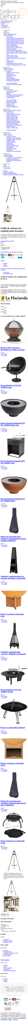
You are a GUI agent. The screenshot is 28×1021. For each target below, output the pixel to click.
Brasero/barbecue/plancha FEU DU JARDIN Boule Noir (13, 424)
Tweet (5, 264)
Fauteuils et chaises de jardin (13, 122)
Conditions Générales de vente (11, 953)
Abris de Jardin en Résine (13, 46)
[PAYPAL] (18, 1000)
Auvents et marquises (12, 102)
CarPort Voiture (10, 60)
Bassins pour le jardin (12, 101)
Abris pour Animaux (11, 48)
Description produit (8, 273)
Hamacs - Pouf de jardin (12, 127)
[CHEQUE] (16, 1005)
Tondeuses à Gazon (11, 136)
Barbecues (9, 71)
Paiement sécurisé (8, 954)
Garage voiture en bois (12, 55)
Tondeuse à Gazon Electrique (13, 139)
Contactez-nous (5, 22)
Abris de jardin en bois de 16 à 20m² (15, 42)
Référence (3, 300)
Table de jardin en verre (12, 118)
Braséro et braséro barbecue (13, 79)
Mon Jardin (20, 988)
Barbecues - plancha (11, 988)
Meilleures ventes (8, 942)
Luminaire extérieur (11, 130)
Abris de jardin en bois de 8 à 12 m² (15, 39)
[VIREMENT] (8, 1010)
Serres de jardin (10, 92)
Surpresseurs (10, 149)
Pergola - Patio (10, 104)
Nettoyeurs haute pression (13, 145)
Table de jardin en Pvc (12, 115)
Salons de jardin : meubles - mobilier (14, 989)
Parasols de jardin (11, 126)
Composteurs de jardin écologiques (15, 94)
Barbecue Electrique (11, 75)
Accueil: (7, 987)
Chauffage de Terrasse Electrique (14, 157)
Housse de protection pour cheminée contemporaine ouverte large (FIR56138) (13, 803)
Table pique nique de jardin (13, 121)
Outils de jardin (10, 991)
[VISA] (10, 1000)
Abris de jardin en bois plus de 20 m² (15, 43)
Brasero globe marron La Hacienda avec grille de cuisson (13, 349)
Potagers (9, 93)
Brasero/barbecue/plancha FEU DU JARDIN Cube (13, 462)
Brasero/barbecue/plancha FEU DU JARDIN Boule (13, 500)
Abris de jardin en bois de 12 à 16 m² (15, 41)
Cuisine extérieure (11, 78)
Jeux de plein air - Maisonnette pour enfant (17, 51)
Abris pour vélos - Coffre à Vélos (14, 47)
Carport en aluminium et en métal (14, 63)
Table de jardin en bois (12, 119)
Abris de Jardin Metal (12, 44)
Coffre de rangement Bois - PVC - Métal (16, 64)
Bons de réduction (8, 967)
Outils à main (10, 143)
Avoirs (5, 966)
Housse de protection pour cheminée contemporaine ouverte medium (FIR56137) (13, 539)
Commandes (6, 969)
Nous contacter (7, 955)
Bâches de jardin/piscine (12, 106)
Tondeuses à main (11, 140)
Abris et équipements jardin (17, 987)
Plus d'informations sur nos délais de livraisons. (12, 252)
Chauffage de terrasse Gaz (13, 159)
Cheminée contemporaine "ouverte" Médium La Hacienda (13, 653)
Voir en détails (4, 354)
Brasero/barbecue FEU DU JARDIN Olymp (11, 691)
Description (6, 272)
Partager (5, 263)
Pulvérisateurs (10, 147)
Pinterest (6, 266)
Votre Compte (5, 960)
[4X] (8, 1005)
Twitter (5, 980)
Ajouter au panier (5, 248)
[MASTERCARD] (14, 1000)
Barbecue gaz (10, 74)
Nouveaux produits (8, 940)
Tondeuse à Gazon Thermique (14, 137)
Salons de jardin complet (12, 123)
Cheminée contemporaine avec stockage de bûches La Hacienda (13, 577)
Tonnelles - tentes (11, 105)
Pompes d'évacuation (12, 148)
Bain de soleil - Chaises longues (14, 125)
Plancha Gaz (10, 76)
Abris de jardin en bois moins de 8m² (15, 38)
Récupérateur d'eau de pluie (13, 96)
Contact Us (3, 924)
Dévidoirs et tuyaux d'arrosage (14, 151)
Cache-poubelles (10, 97)
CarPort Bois (10, 62)
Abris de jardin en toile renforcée (14, 50)
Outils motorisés (10, 144)
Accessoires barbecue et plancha (14, 84)
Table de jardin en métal (12, 117)
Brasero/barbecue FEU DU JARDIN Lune (11, 386)
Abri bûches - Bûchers (12, 90)
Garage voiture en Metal (12, 56)
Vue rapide (4, 355)
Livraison (6, 950)
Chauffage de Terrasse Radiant (14, 160)
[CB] (6, 1000)
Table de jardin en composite (13, 114)
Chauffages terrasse (20, 991)
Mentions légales (7, 951)
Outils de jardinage (11, 141)
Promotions (6, 939)
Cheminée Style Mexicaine (13, 80)
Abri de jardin (10, 37)
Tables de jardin (10, 113)
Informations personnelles (10, 970)
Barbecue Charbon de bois (13, 72)
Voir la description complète (7, 241)
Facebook (6, 978)
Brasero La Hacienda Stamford (13, 727)
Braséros (9, 161)
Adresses (6, 965)
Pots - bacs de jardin (11, 100)
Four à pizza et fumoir (12, 83)
